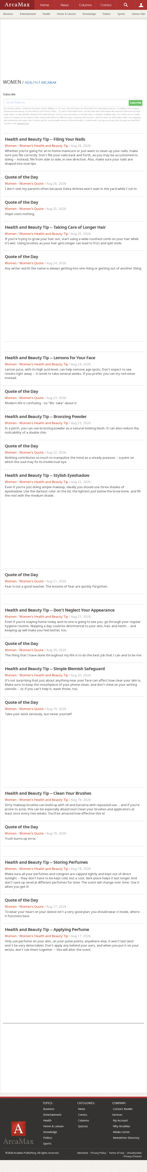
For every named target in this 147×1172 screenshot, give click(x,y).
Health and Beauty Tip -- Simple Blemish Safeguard (55, 668)
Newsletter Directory (126, 1138)
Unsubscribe (134, 1153)
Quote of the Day (21, 177)
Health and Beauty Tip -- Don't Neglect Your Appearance (59, 610)
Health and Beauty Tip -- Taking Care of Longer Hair (55, 227)
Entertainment (28, 14)
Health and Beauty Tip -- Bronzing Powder (46, 416)
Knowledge (89, 14)
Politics (107, 14)
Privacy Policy (98, 1153)
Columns (83, 1120)
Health (46, 14)
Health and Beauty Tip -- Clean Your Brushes (48, 793)
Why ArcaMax (121, 1126)
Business (8, 14)
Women (11, 145)
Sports (121, 14)
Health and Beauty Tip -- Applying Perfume (47, 929)
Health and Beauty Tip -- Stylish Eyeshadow (47, 475)
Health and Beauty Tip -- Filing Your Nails (45, 139)
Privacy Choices (133, 1156)
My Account (120, 1120)
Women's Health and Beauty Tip (43, 145)
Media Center (121, 1132)
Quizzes (83, 1126)
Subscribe (135, 102)
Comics (82, 1114)
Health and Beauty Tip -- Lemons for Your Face (50, 357)
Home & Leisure (66, 14)
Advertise (82, 1153)
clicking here (23, 123)
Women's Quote (31, 183)
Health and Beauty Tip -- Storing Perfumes (46, 862)
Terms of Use (116, 1153)
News (81, 1109)
